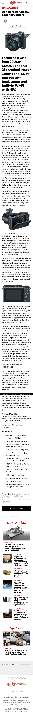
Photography (27, 494)
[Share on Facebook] (9, 26)
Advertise (26, 690)
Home (13, 494)
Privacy (21, 691)
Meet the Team (18, 690)
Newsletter (14, 691)
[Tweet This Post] (12, 26)
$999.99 (17, 421)
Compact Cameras (8, 498)
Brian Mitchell (13, 21)
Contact (11, 690)
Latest (19, 494)
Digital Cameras (18, 496)
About (5, 690)
